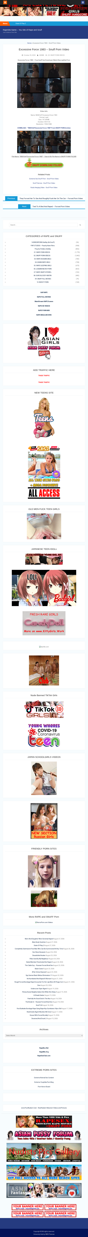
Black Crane (39, 969)
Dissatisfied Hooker (38, 955)
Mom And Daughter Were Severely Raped (39, 939)
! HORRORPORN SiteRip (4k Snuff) (43, 242)
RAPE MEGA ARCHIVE (44, 315)
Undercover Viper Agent (39, 988)
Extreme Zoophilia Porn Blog (44, 1082)
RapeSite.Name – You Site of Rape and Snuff (22, 30)
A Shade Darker (39, 995)
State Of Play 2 (39, 945)
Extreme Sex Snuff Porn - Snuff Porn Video (44, 179)
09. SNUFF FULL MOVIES (43, 279)
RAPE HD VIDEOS (44, 306)
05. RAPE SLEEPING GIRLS (42, 265)
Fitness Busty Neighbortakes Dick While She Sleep (39, 992)
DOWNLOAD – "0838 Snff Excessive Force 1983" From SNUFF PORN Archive (44, 128)
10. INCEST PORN (43, 282)
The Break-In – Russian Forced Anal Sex (38, 1002)
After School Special (39, 972)
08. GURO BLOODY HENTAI (43, 275)
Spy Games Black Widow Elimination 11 (39, 975)
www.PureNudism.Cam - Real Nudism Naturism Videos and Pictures (44, 1108)
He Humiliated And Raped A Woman (39, 979)
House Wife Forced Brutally (39, 1015)
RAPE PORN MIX (44, 310)
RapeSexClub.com (43, 1056)
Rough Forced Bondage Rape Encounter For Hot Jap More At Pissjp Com (39, 982)
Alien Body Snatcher (21, 23)
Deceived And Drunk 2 (39, 1018)
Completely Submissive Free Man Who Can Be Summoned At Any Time (39, 949)
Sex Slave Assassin (39, 952)
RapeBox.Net (44, 1048)
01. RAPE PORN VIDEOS (42, 252)
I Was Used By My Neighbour (38, 959)
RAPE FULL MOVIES (44, 297)
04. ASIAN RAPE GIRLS (42, 262)
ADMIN (41, 55)
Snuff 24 (39, 1005)
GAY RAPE (43, 292)
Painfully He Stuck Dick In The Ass (39, 998)
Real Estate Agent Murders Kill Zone (39, 1012)
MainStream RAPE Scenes (44, 301)
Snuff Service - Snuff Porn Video (44, 183)
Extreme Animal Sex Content (44, 1078)
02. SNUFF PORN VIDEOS (56, 55)
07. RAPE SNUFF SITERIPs (42, 272)
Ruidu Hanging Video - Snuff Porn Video (44, 187)
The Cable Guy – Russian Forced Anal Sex (39, 965)
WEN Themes (50, 1234)
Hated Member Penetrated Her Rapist (39, 962)
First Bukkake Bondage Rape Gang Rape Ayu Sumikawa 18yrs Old (39, 1008)
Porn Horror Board (44, 1087)
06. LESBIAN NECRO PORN (43, 269)
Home (29, 43)
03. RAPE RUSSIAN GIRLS (42, 259)
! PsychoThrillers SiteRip (43, 249)
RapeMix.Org (44, 1052)
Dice (38, 985)
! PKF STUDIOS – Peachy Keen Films (43, 245)
